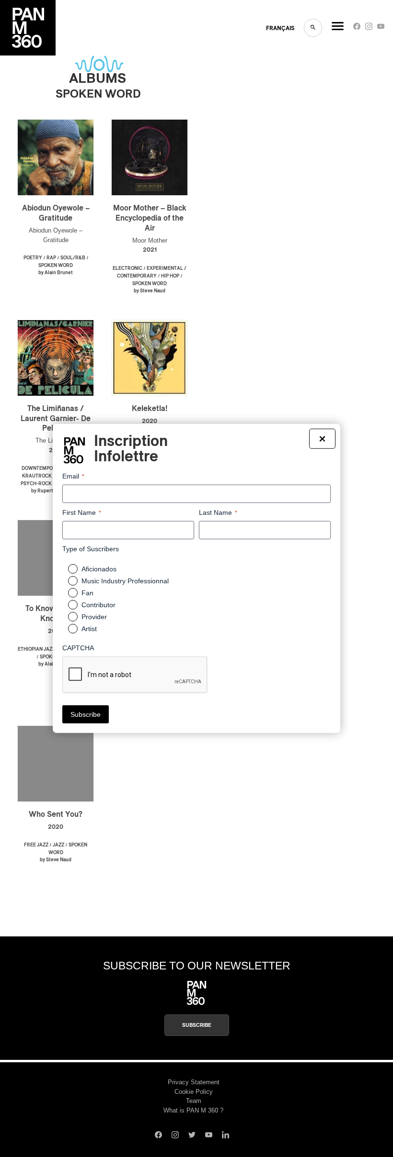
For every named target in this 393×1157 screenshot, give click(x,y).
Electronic (127, 268)
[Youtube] (380, 28)
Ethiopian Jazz (36, 649)
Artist (89, 629)
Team (193, 1100)
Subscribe (196, 1025)
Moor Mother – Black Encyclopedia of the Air (149, 218)
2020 (149, 421)
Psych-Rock (36, 483)
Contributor (98, 605)
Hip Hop (170, 276)
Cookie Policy (193, 1091)
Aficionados (98, 569)
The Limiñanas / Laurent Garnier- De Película (56, 419)
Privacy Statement (194, 1082)
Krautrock (37, 476)
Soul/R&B (72, 258)
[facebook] (356, 28)
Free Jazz (36, 845)
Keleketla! (150, 408)
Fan (87, 593)
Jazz (58, 845)
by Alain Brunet (55, 272)
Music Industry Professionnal (125, 581)
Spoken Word (55, 265)
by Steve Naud (149, 291)
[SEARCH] (313, 28)
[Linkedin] (225, 1136)
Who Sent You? (55, 814)
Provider (94, 617)
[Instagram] (368, 28)
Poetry (32, 258)
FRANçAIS (280, 28)
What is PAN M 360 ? (193, 1110)
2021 (150, 250)
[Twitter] (192, 1136)
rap (51, 258)
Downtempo (37, 468)
